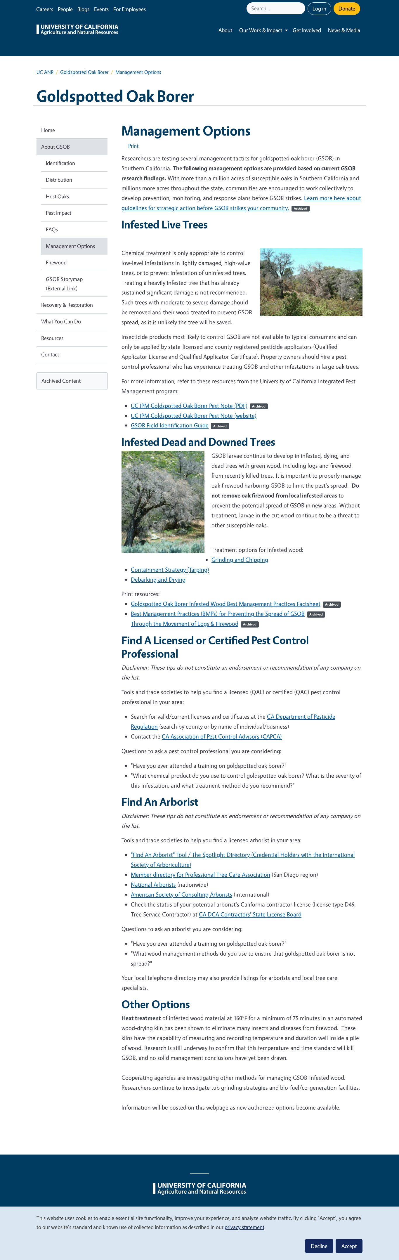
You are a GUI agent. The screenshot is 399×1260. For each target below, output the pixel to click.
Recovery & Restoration (67, 304)
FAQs (52, 229)
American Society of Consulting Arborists (181, 894)
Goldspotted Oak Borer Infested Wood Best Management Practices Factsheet (235, 603)
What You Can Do (61, 321)
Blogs (83, 9)
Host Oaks (57, 196)
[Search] (301, 8)
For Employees (129, 9)
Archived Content (61, 380)
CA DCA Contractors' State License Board (250, 914)
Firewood (56, 262)
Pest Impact (58, 212)
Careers (44, 9)
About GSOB (55, 146)
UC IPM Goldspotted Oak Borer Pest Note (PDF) (198, 405)
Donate (347, 8)
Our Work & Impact (260, 30)
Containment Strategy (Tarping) (170, 569)
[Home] (77, 30)
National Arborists (153, 884)
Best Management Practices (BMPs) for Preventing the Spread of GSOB (227, 613)
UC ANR (45, 72)
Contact (50, 354)
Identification (60, 163)
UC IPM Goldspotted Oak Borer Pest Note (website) (193, 415)
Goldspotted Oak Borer (84, 72)
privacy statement (244, 1226)
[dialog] (199, 1233)
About (225, 30)
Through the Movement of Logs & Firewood (193, 623)
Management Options (70, 245)
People (65, 9)
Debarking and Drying (158, 579)
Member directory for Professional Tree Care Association (200, 874)
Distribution (59, 179)
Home (48, 130)
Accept (349, 1245)
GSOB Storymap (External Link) (64, 283)
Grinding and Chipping (239, 559)
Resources (52, 338)
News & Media (344, 30)
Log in (319, 8)
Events (101, 9)
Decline (319, 1245)
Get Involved (307, 30)
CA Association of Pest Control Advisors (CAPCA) (222, 736)
